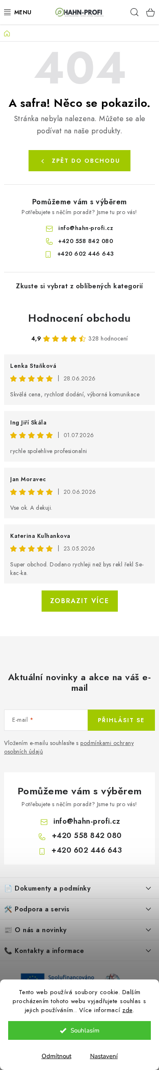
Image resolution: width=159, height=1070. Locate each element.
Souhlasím (85, 1030)
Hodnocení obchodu (79, 318)
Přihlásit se (121, 720)
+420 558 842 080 (85, 241)
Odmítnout (56, 1056)
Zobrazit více (79, 601)
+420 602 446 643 (85, 254)
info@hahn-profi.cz (85, 228)
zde (127, 1010)
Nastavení (104, 1056)
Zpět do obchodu (86, 161)
